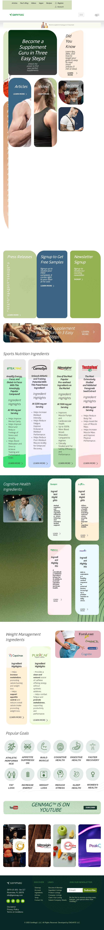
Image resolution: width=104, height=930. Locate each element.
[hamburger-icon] (81, 15)
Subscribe (90, 890)
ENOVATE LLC (74, 923)
